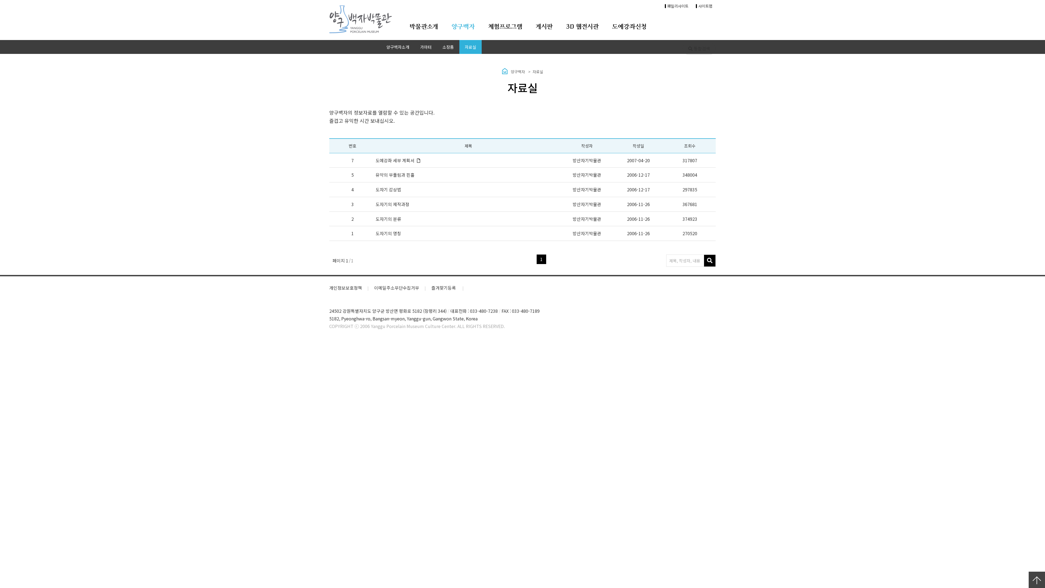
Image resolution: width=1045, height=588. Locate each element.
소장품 (448, 47)
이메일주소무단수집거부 (396, 287)
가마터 (426, 47)
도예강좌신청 (629, 26)
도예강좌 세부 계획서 (395, 160)
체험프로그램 (505, 26)
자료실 (470, 47)
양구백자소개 (397, 47)
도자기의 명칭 (388, 233)
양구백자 (463, 26)
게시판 (544, 26)
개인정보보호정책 (345, 287)
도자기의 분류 (388, 219)
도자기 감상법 (388, 189)
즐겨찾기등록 (444, 287)
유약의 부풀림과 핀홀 (395, 174)
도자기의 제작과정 (392, 204)
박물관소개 (423, 26)
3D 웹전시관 (582, 26)
